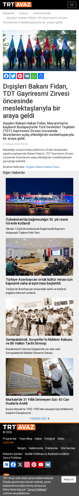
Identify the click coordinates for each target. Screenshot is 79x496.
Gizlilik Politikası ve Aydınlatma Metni (47, 453)
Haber (38, 438)
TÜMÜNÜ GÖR (38, 418)
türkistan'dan (41, 13)
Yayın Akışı (25, 438)
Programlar (10, 438)
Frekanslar (51, 448)
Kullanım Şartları (12, 453)
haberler (9, 13)
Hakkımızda (36, 448)
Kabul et (69, 479)
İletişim (21, 448)
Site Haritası (68, 448)
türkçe (23, 13)
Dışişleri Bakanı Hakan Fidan (42, 166)
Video (61, 438)
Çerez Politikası (12, 457)
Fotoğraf (49, 438)
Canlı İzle (8, 442)
